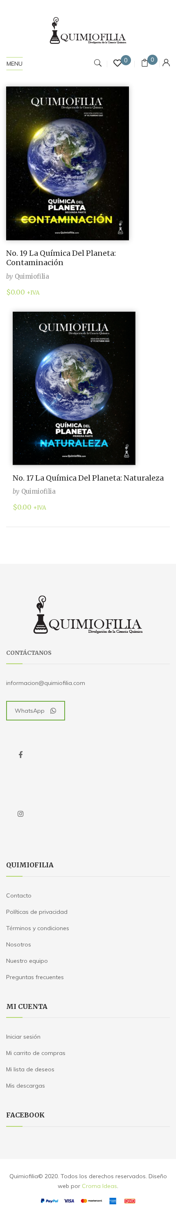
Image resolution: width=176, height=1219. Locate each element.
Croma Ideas (99, 1186)
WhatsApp (30, 710)
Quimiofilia (32, 276)
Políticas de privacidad (37, 911)
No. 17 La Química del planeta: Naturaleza (88, 478)
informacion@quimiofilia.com (45, 683)
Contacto (19, 895)
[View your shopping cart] (145, 64)
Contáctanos (29, 652)
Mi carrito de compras (35, 1053)
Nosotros (18, 944)
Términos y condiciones (37, 928)
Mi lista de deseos (30, 1069)
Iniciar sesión (23, 1036)
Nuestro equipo (27, 960)
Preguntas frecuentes (35, 977)
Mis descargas (25, 1085)
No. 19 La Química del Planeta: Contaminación (61, 257)
